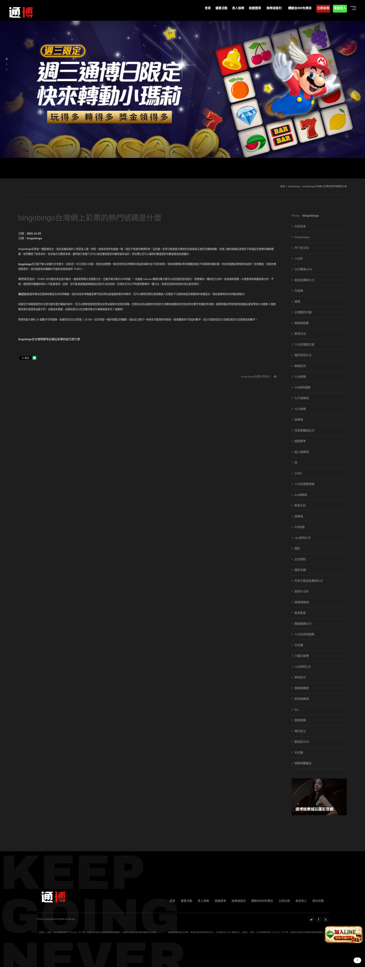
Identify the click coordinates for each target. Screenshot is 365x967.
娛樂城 (298, 419)
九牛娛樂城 (301, 398)
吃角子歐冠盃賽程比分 (308, 580)
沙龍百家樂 (301, 655)
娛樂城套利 (239, 900)
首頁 (282, 186)
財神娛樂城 (301, 698)
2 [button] (7, 64)
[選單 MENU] (353, 8)
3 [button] (7, 69)
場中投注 (300, 731)
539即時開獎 (302, 387)
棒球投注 (300, 677)
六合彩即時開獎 (304, 634)
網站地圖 (318, 900)
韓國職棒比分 (303, 623)
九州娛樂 (300, 376)
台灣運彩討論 (303, 312)
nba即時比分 (302, 537)
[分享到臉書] (318, 919)
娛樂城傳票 (301, 688)
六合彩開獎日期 (304, 344)
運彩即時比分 (303, 355)
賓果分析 (300, 505)
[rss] (325, 919)
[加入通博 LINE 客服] (343, 935)
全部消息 (300, 226)
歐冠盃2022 (301, 741)
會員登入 (301, 900)
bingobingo (294, 186)
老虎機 (298, 752)
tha (296, 709)
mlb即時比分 (302, 666)
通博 (297, 301)
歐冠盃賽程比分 (304, 280)
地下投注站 (301, 247)
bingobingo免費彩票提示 (256, 376)
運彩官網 (300, 569)
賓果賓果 (300, 612)
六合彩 (298, 258)
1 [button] (7, 59)
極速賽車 (300, 441)
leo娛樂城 (300, 494)
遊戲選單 (220, 900)
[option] (182, 89)
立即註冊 (284, 900)
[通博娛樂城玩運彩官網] (319, 796)
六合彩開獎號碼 (304, 484)
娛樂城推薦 (301, 323)
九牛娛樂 (300, 409)
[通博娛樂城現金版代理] (21, 12)
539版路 (299, 527)
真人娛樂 (203, 900)
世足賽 (298, 645)
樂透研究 (300, 366)
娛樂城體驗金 (303, 763)
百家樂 (298, 290)
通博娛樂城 (301, 602)
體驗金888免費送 (262, 900)
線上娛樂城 (301, 451)
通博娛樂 (300, 720)
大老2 (298, 473)
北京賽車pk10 (303, 269)
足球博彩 (300, 559)
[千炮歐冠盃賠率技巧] (182, 89)
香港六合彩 (301, 591)
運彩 (297, 548)
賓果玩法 (300, 333)
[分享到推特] (311, 919)
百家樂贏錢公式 (304, 430)
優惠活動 (186, 900)
